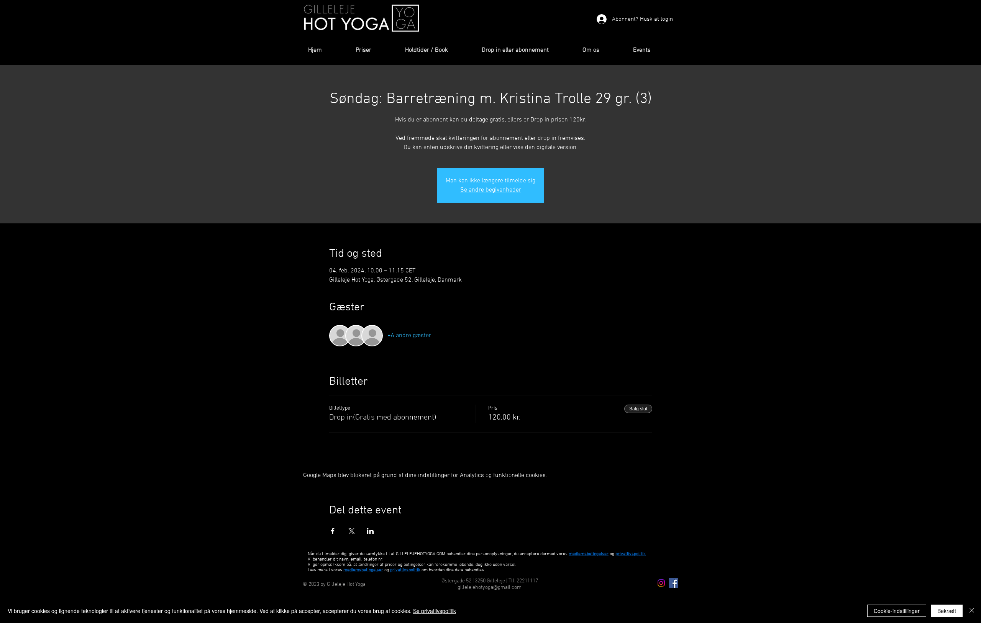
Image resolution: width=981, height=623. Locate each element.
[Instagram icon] (661, 583)
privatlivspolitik (405, 570)
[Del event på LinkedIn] (370, 531)
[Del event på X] (351, 531)
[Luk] (971, 611)
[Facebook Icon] (673, 583)
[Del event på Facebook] (332, 531)
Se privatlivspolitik (434, 611)
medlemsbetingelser (589, 554)
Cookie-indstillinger (897, 611)
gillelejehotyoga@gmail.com (490, 587)
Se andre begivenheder (490, 190)
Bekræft (946, 611)
